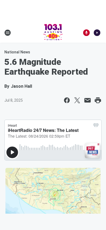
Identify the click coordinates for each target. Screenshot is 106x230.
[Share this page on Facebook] (67, 100)
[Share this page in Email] (87, 100)
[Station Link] (53, 32)
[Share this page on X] (77, 100)
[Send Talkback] (86, 32)
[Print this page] (98, 100)
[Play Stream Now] (97, 32)
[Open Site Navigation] (7, 32)
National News (17, 52)
